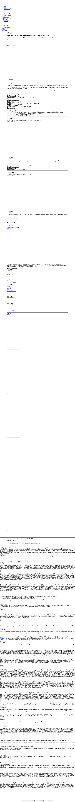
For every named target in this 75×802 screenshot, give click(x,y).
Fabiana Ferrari (9, 228)
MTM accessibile (7, 9)
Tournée (5, 14)
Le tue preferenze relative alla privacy (42, 800)
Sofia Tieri (8, 45)
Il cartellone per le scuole (8, 8)
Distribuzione (6, 12)
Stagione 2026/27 (7, 10)
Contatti (5, 22)
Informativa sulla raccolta (28, 800)
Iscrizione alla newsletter (8, 24)
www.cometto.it (37, 538)
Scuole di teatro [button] (6, 16)
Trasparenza (6, 26)
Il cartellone (6, 7)
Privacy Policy (9, 313)
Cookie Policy (9, 314)
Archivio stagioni (7, 27)
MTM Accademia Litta (10, 290)
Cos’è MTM (6, 23)
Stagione (4, 6)
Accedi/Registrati (6, 30)
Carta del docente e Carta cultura (9, 25)
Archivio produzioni (7, 15)
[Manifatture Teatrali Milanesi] (37, 2)
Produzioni (4, 11)
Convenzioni (6, 21)
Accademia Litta (6, 17)
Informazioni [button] (5, 19)
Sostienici (4, 29)
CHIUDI (1, 554)
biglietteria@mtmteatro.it (11, 310)
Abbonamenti (9, 287)
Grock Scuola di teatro (7, 18)
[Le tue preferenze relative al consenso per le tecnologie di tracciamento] (73, 800)
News (3, 28)
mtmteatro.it (11, 538)
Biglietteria (6, 20)
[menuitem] (38, 8)
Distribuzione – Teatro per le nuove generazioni (11, 13)
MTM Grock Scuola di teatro (11, 291)
